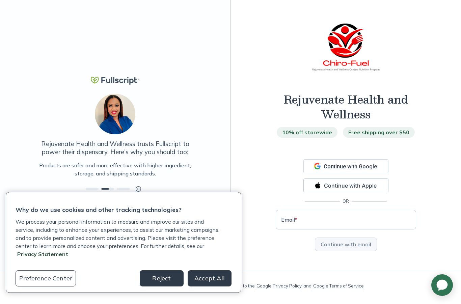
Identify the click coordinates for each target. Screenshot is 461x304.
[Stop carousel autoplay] (138, 189)
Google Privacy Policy (279, 285)
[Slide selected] (107, 189)
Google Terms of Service (338, 285)
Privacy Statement (42, 254)
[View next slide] (92, 189)
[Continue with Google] (346, 166)
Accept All (209, 278)
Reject (161, 278)
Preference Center (45, 278)
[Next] (192, 169)
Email (289, 219)
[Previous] (38, 169)
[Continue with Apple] (346, 185)
